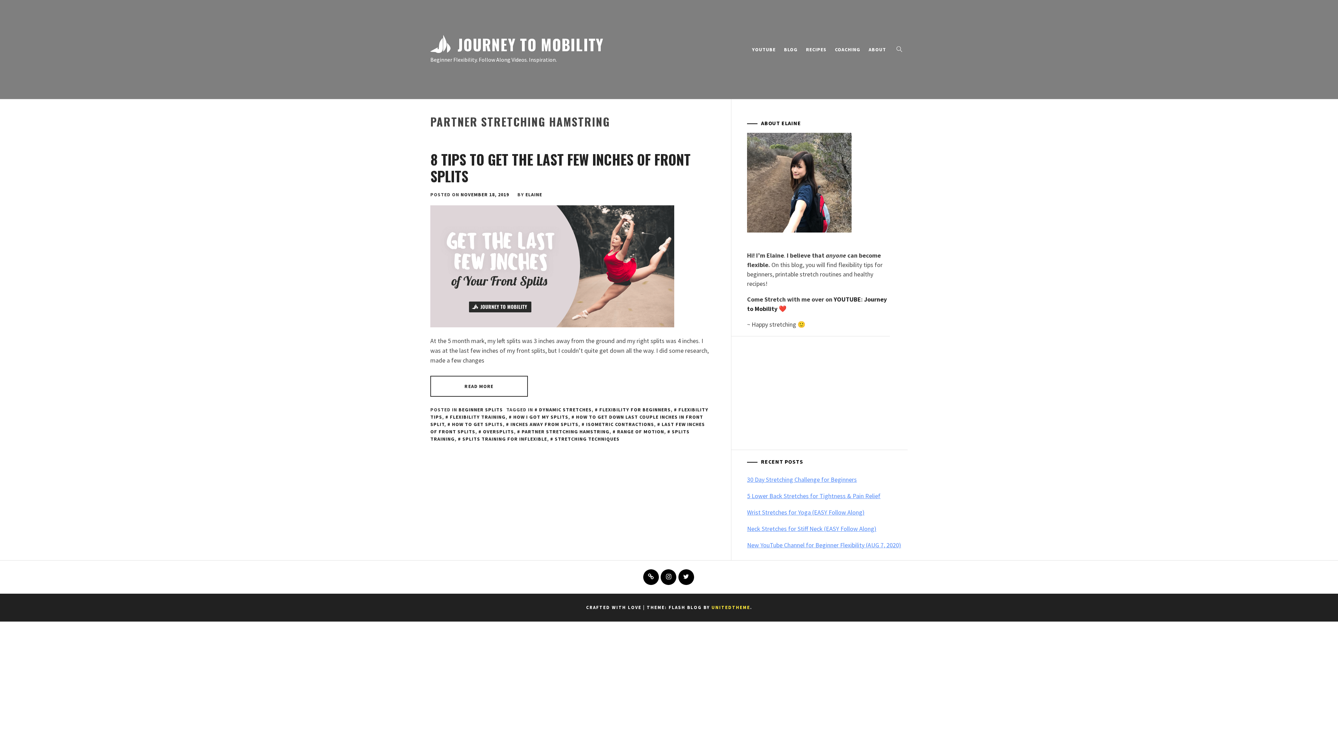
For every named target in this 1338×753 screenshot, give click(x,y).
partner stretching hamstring (565, 431)
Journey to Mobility (530, 44)
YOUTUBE (847, 299)
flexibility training (478, 417)
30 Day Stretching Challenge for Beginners (802, 480)
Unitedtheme (731, 607)
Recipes (816, 49)
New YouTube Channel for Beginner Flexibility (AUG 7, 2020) (824, 545)
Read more (478, 386)
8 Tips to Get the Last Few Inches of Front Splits (560, 168)
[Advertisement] (827, 394)
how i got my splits (540, 417)
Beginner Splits (481, 409)
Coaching (847, 49)
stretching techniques (587, 439)
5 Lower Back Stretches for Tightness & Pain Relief (814, 496)
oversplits (498, 431)
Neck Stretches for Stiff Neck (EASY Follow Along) (811, 529)
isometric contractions (620, 424)
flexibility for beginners (635, 409)
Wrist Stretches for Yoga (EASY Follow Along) (805, 512)
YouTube (764, 49)
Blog (791, 49)
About (877, 49)
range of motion (640, 431)
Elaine (533, 194)
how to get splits (477, 424)
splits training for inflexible (504, 439)
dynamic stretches (565, 409)
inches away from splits (544, 424)
